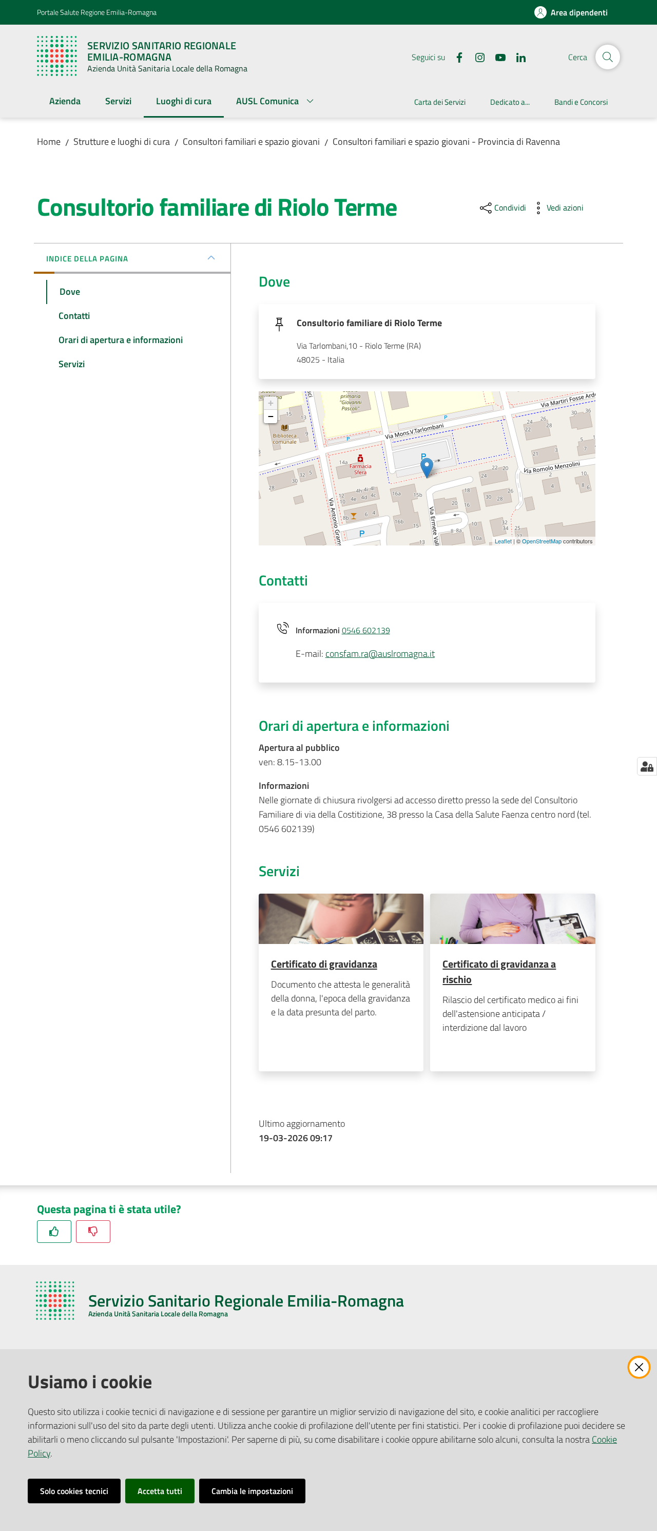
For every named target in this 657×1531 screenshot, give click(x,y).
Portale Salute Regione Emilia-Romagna (97, 12)
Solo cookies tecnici (74, 1491)
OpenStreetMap (542, 541)
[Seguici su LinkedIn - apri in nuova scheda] (517, 56)
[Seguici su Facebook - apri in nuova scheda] (455, 56)
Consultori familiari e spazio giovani (251, 141)
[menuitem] (65, 102)
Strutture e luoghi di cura (121, 141)
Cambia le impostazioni (252, 1491)
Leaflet (503, 541)
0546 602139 (366, 630)
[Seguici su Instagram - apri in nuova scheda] (476, 56)
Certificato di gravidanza (324, 964)
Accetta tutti (160, 1491)
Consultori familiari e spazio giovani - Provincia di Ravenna (446, 141)
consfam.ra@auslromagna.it (380, 653)
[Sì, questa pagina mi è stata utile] (54, 1231)
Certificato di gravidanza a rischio (499, 971)
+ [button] (271, 403)
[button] (607, 57)
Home (49, 141)
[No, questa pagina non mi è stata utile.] (93, 1231)
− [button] (271, 416)
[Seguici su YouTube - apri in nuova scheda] (496, 56)
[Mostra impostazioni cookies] (647, 766)
